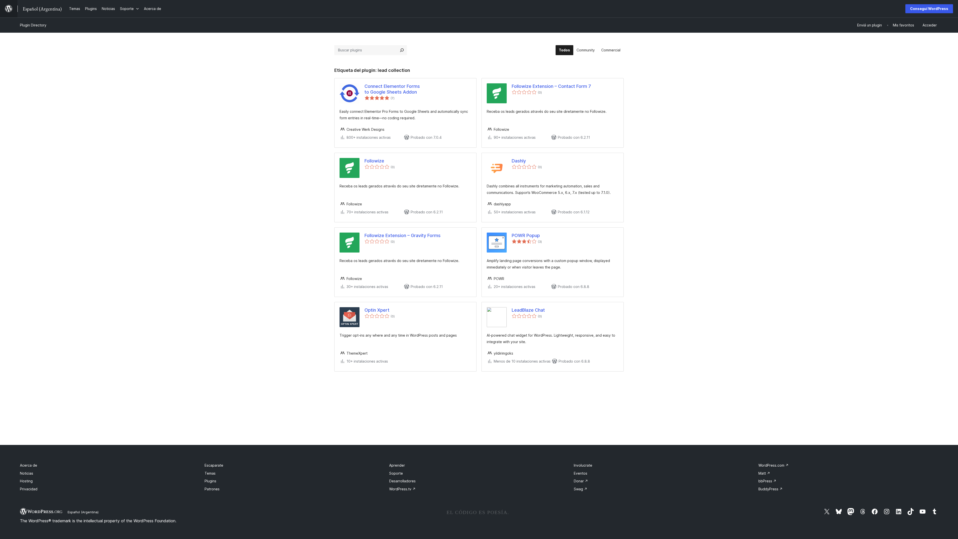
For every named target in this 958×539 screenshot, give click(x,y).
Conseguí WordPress (929, 8)
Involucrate (583, 465)
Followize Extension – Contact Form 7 (551, 86)
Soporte (396, 473)
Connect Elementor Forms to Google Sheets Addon (392, 89)
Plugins (210, 481)
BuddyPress (770, 489)
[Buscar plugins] (402, 50)
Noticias (26, 473)
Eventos (580, 473)
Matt (764, 473)
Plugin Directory (33, 25)
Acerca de (28, 465)
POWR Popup (526, 235)
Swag (580, 489)
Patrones (212, 489)
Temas (210, 473)
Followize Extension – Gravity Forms (402, 235)
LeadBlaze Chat (528, 310)
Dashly (519, 160)
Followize (374, 160)
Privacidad (28, 489)
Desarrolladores (402, 481)
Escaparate (214, 465)
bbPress (767, 481)
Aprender (397, 465)
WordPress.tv (402, 489)
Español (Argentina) (83, 512)
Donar (581, 481)
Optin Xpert (376, 310)
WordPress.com (773, 465)
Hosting (26, 481)
